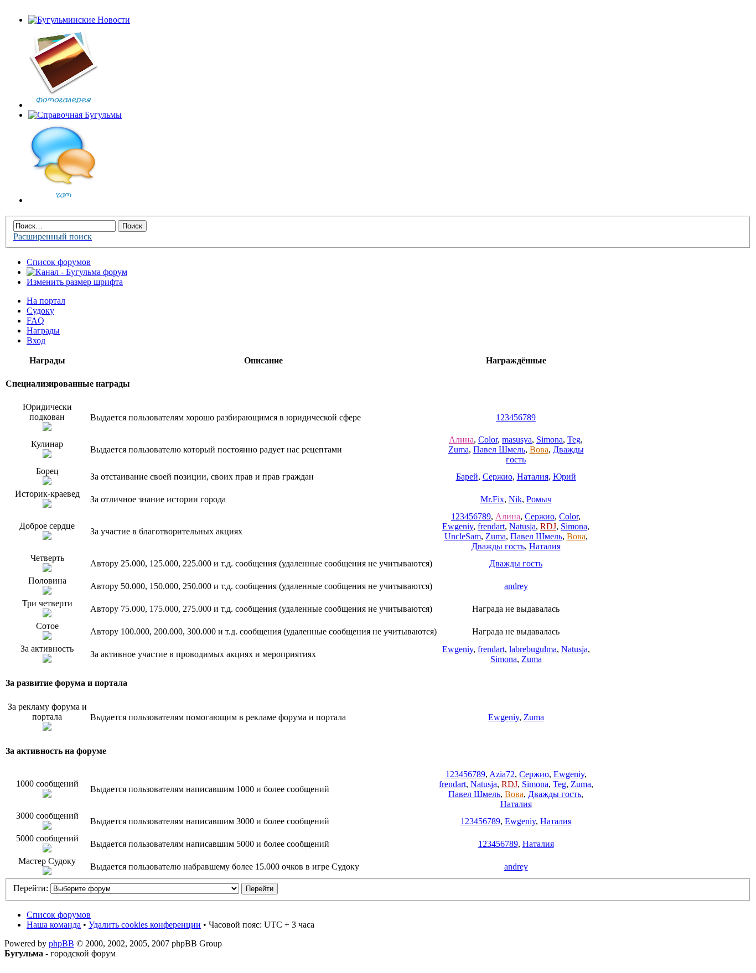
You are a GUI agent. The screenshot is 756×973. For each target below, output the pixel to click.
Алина (461, 439)
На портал (46, 300)
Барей (467, 476)
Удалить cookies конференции (145, 924)
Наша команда (54, 924)
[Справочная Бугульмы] (75, 114)
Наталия (532, 476)
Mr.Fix (492, 499)
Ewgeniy (457, 526)
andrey (516, 586)
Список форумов (59, 262)
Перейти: (30, 888)
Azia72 (502, 774)
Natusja (522, 526)
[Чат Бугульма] (63, 200)
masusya (517, 439)
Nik (515, 499)
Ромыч (539, 499)
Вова (539, 449)
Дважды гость (498, 546)
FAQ (35, 320)
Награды (43, 330)
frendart (491, 526)
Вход (36, 340)
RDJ (548, 526)
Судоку (40, 310)
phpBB (61, 943)
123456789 (516, 417)
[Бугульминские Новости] (79, 19)
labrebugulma (533, 649)
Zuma (458, 449)
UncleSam (462, 536)
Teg (574, 439)
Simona (549, 439)
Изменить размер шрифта (75, 282)
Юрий (564, 476)
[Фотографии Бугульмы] (63, 105)
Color (488, 439)
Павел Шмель (499, 449)
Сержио (497, 476)
